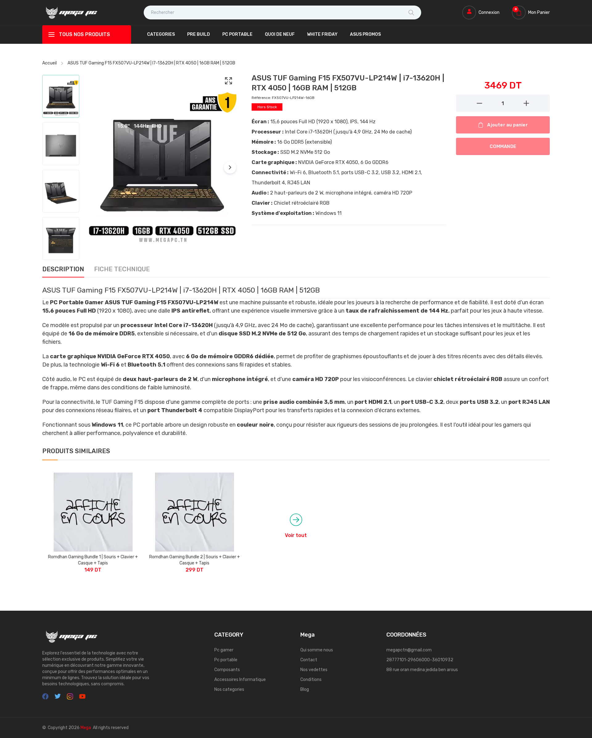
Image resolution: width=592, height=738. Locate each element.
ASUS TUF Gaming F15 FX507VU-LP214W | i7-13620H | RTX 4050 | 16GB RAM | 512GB (151, 63)
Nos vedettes (313, 669)
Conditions (311, 679)
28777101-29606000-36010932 (419, 659)
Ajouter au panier (507, 125)
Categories (161, 34)
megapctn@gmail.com (409, 650)
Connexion (489, 12)
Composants (227, 669)
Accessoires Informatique (240, 679)
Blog (304, 689)
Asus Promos (365, 34)
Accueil (49, 63)
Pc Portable (237, 34)
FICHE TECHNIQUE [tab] (122, 269)
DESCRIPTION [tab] (63, 269)
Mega (85, 727)
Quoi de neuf (280, 34)
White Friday (322, 34)
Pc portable (225, 659)
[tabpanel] (296, 361)
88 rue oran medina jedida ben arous (422, 669)
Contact (308, 659)
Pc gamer (223, 650)
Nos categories (229, 689)
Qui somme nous (316, 650)
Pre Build (198, 34)
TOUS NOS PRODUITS (84, 34)
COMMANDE (503, 146)
